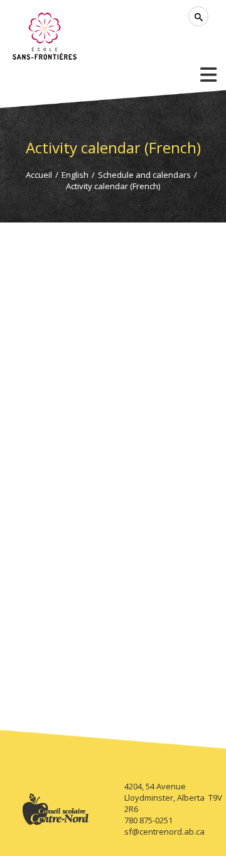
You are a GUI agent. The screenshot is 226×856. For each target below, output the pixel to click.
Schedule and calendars (144, 174)
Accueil (39, 174)
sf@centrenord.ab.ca (164, 831)
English (75, 174)
